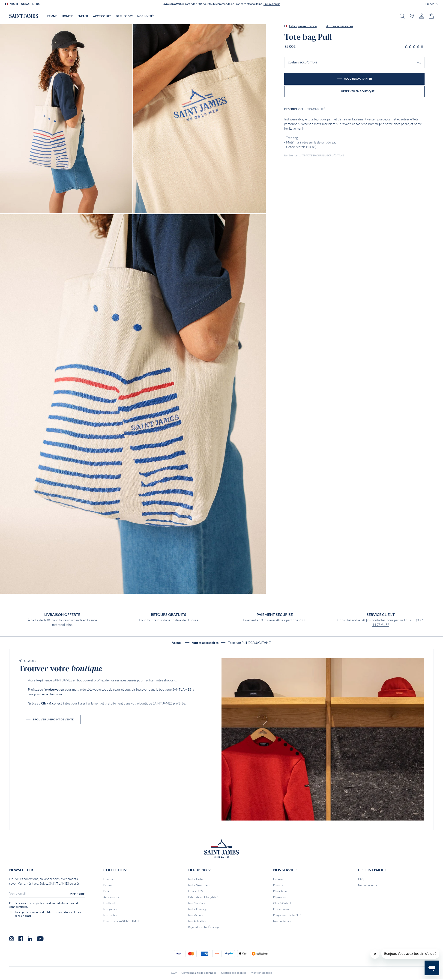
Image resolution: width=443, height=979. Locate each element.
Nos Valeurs (195, 915)
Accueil (177, 643)
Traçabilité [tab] (316, 108)
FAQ (364, 620)
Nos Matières (196, 903)
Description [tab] (293, 108)
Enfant (107, 891)
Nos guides (110, 909)
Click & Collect (282, 903)
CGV (174, 972)
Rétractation (280, 891)
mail (402, 620)
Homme (108, 879)
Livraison (278, 879)
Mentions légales (261, 972)
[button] (431, 4)
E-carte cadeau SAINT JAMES (121, 921)
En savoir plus (271, 4)
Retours (278, 885)
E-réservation (281, 909)
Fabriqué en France (303, 26)
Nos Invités (110, 915)
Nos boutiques (282, 921)
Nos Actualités (197, 921)
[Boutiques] (411, 16)
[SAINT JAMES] (23, 16)
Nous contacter (367, 885)
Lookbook (109, 903)
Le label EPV (195, 891)
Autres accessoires (339, 26)
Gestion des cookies (233, 972)
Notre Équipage (197, 909)
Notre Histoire (197, 879)
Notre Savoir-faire (199, 885)
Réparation (280, 897)
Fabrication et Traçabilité (203, 897)
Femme (108, 885)
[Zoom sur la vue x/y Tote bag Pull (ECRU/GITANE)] (66, 118)
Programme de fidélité (287, 915)
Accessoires (111, 897)
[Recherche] (402, 16)
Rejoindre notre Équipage (204, 927)
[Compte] (421, 16)
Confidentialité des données (198, 972)
